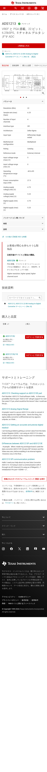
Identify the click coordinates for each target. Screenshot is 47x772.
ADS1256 (11, 260)
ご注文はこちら (23, 46)
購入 (3, 534)
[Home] (23, 3)
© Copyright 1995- (11, 609)
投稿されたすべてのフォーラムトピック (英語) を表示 (24, 479)
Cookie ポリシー (24, 597)
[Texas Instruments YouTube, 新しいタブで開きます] (43, 550)
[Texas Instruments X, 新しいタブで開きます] (19, 550)
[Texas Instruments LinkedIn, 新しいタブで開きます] (27, 550)
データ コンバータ (17, 14)
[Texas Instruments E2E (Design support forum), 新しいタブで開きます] (35, 550)
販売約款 (25, 600)
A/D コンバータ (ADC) (35, 14)
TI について (6, 517)
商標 (3, 603)
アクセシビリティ (8, 597)
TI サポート (9, 503)
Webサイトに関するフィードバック (21, 603)
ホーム (4, 14)
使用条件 (29, 491)
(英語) (33, 57)
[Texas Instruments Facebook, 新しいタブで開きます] (11, 550)
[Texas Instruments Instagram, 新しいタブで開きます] (3, 550)
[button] (4, 8)
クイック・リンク (8, 526)
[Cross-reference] (22, 8)
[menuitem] (15, 8)
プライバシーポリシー (10, 600)
